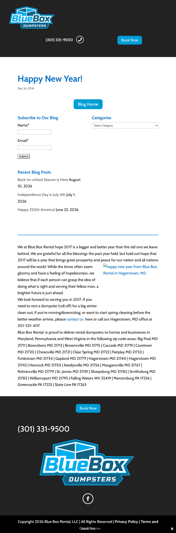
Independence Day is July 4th (41, 194)
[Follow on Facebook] (88, 498)
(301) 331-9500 (59, 40)
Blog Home (88, 104)
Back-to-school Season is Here (43, 179)
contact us (75, 319)
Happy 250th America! (36, 209)
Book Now (129, 40)
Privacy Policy (126, 521)
